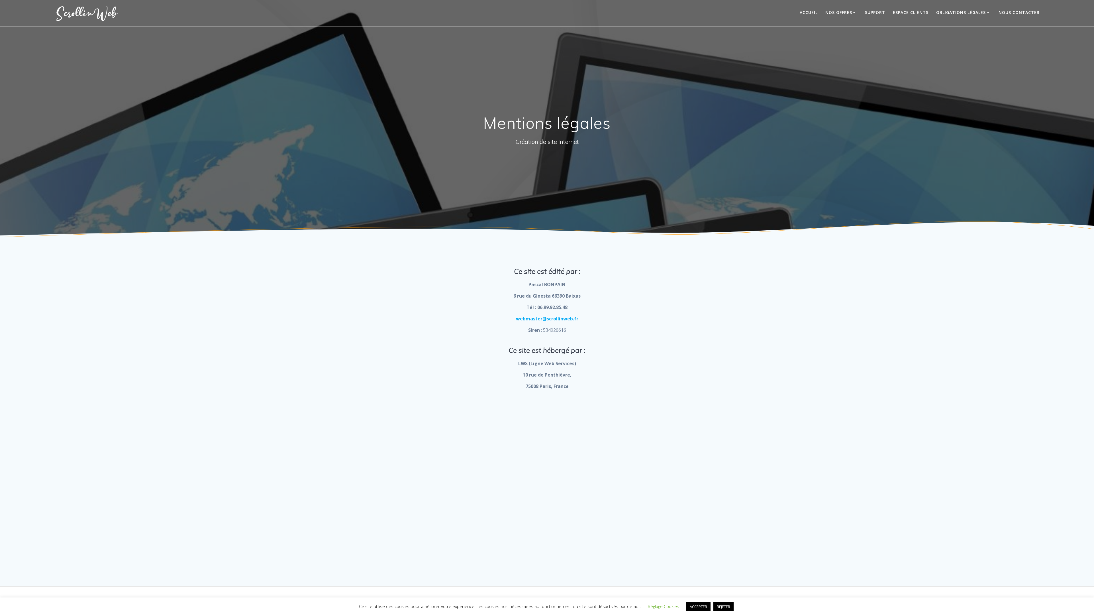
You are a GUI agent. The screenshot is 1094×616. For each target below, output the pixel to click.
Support (875, 12)
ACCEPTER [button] (698, 606)
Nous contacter (1019, 12)
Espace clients (910, 12)
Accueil (809, 12)
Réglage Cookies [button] (663, 606)
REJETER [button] (723, 606)
